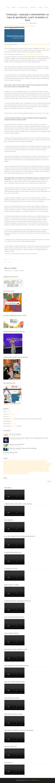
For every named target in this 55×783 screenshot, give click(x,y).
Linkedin (40, 7)
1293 (17, 435)
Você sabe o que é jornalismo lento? (15, 434)
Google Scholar (13, 423)
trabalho (14, 473)
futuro (43, 465)
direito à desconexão (23, 465)
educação (38, 465)
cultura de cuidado (7, 463)
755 (18, 439)
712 (12, 453)
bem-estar (16, 461)
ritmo (22, 470)
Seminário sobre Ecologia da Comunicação (10, 452)
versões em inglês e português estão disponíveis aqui (32, 54)
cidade (26, 461)
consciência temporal (38, 461)
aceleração (6, 461)
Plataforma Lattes (11, 414)
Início (8, 7)
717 (18, 449)
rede (19, 470)
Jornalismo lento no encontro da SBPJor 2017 (16, 444)
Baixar (34, 26)
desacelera (14, 463)
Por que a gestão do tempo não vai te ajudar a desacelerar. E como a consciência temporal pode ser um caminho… (28, 438)
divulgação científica (31, 465)
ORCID (11, 421)
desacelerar (20, 463)
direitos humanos (15, 465)
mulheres (18, 468)
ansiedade (11, 461)
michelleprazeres (33, 23)
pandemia (23, 468)
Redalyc (12, 418)
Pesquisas (15, 259)
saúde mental (27, 470)
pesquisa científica (34, 468)
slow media (41, 470)
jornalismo (47, 465)
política (5, 470)
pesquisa (28, 468)
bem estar (21, 461)
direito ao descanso (7, 465)
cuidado (45, 461)
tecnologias (6, 473)
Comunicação (10, 259)
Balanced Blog (36, 780)
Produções (13, 7)
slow (32, 470)
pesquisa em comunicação (43, 468)
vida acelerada (25, 473)
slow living (36, 470)
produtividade (14, 470)
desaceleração (32, 463)
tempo (10, 473)
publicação (28, 44)
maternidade (13, 468)
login (12, 270)
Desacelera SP (33, 7)
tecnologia (46, 470)
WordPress (29, 780)
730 (18, 445)
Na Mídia (46, 7)
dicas (49, 463)
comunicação (9, 262)
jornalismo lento (6, 468)
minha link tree (9, 411)
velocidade (19, 473)
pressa (9, 470)
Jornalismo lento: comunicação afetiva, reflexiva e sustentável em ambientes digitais (22, 448)
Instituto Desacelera (23, 7)
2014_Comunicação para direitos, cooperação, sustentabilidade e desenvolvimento (18, 26)
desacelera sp (25, 463)
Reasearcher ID (13, 426)
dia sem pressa (44, 463)
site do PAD (20, 44)
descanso (38, 463)
